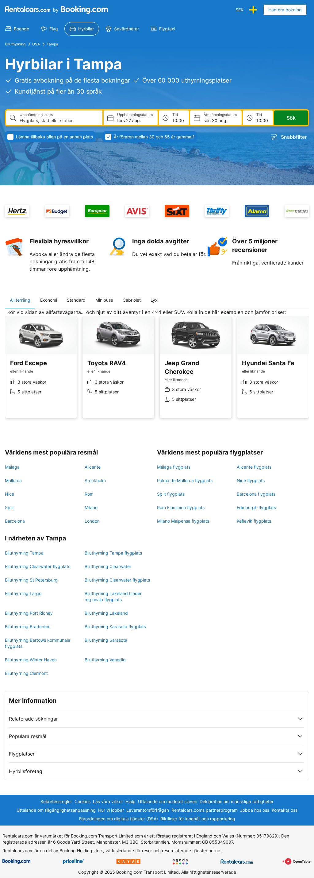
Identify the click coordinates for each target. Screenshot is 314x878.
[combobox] (59, 121)
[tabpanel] (157, 368)
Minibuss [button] (104, 300)
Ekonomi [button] (48, 300)
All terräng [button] (20, 300)
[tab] (20, 300)
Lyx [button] (154, 300)
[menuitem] (17, 29)
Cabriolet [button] (132, 300)
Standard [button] (76, 300)
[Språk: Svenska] (252, 9)
